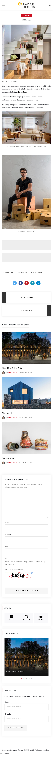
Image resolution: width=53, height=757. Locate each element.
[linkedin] (32, 283)
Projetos (26, 15)
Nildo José (22, 92)
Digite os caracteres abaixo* (14, 569)
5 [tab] (31, 679)
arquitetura (9, 272)
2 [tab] (24, 679)
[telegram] (38, 283)
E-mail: (8, 714)
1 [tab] (21, 679)
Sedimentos (8, 458)
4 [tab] (29, 679)
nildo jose (23, 272)
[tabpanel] (26, 657)
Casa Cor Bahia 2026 (12, 368)
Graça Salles (12, 373)
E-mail (8, 535)
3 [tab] (26, 679)
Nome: (7, 702)
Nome (7, 523)
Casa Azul (7, 413)
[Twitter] (15, 283)
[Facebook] (21, 283)
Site (6, 547)
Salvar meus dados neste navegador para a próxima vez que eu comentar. (25, 563)
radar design (37, 272)
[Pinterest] (26, 283)
